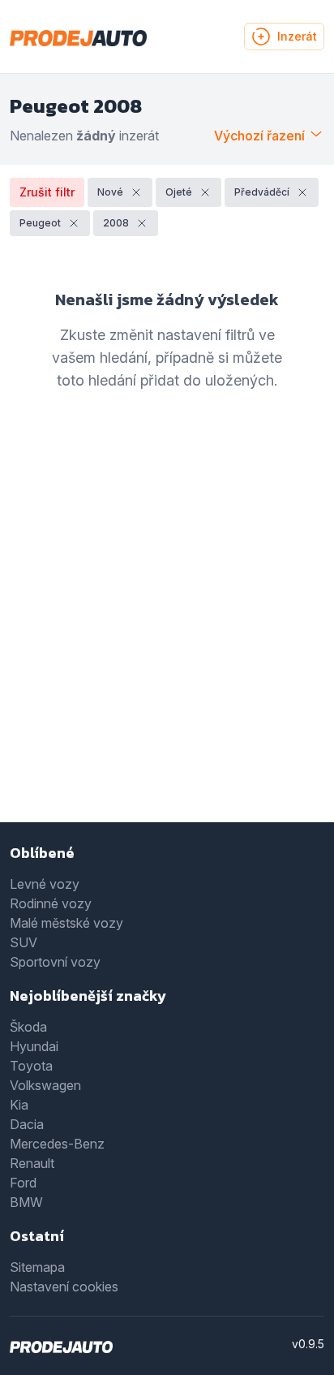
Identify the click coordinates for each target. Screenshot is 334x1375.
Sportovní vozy (55, 962)
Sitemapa (37, 1267)
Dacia (27, 1124)
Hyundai (34, 1046)
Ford (23, 1183)
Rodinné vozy (51, 903)
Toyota (31, 1066)
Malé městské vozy (66, 923)
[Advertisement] (167, 630)
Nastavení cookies (64, 1286)
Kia (19, 1105)
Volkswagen (45, 1085)
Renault (32, 1163)
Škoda (28, 1027)
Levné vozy (44, 884)
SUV (23, 942)
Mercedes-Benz (57, 1144)
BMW (26, 1202)
